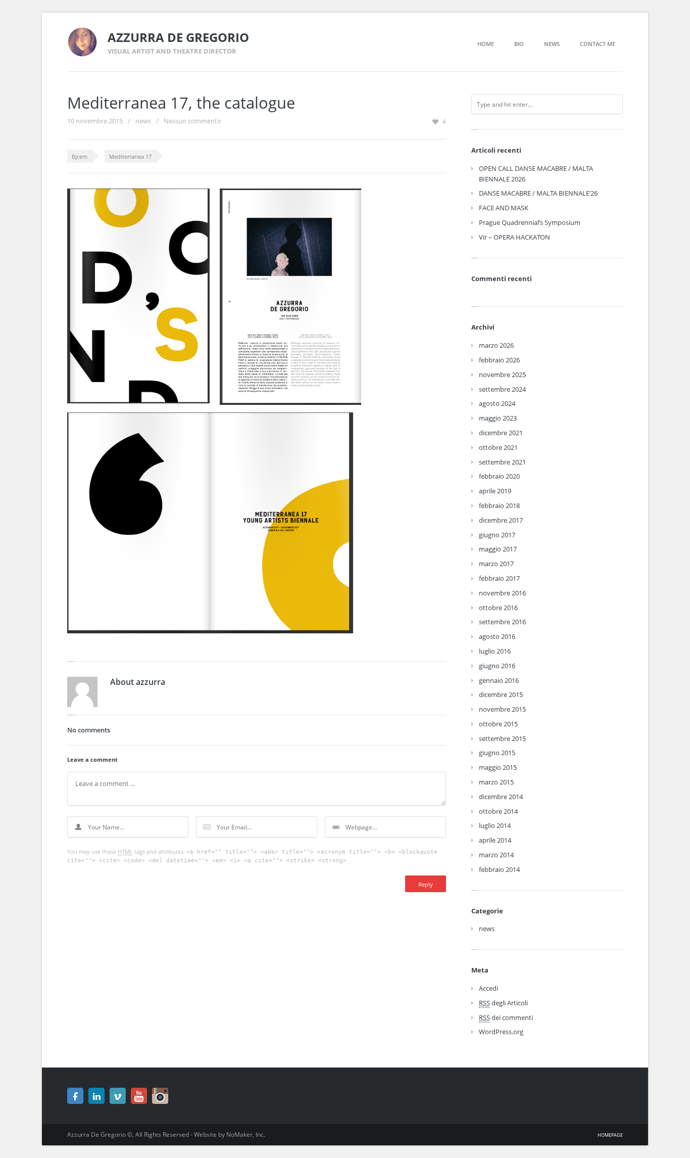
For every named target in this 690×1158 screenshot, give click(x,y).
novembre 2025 (502, 374)
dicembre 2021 (501, 432)
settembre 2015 (502, 738)
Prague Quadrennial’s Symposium (529, 222)
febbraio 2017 (499, 578)
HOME (485, 44)
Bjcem (79, 156)
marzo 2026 (496, 345)
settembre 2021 (502, 462)
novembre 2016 (502, 592)
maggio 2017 (498, 548)
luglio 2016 (495, 651)
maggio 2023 (498, 418)
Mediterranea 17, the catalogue (181, 102)
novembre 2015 (502, 709)
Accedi (488, 988)
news (143, 120)
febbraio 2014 (499, 869)
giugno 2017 (497, 534)
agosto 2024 (497, 403)
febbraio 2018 (499, 505)
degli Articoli (503, 1002)
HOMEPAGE (610, 1135)
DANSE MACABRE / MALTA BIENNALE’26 (538, 193)
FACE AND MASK (503, 207)
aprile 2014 (495, 840)
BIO (519, 44)
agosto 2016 (497, 636)
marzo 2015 (496, 781)
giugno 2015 (497, 752)
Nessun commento (192, 120)
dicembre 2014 (501, 796)
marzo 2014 (496, 854)
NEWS (552, 44)
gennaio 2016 (499, 680)
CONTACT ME (597, 44)
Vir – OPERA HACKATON (514, 237)
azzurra (150, 681)
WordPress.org (501, 1031)
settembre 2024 (502, 389)
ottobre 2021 (498, 447)
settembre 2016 (502, 621)
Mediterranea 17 (130, 156)
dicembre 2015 (501, 694)
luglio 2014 (495, 825)
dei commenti (506, 1017)
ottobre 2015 (498, 723)
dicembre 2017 (501, 520)
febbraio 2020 (499, 476)
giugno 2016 (497, 665)
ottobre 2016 (498, 607)
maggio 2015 (498, 767)
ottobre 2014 (498, 811)
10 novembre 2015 (95, 120)
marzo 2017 (496, 563)
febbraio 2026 (499, 359)
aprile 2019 (495, 490)
